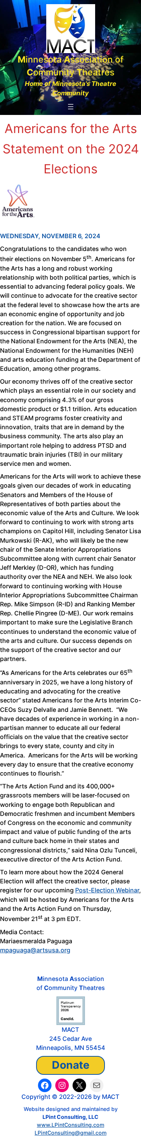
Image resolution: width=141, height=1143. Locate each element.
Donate (70, 1065)
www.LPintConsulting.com (70, 1125)
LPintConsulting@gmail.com (70, 1132)
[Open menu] (70, 106)
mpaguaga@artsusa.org (35, 950)
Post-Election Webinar (107, 890)
